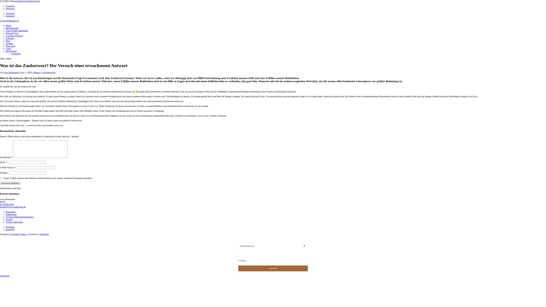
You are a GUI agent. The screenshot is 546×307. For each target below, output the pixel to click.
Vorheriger (5, 276)
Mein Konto (11, 51)
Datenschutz (11, 214)
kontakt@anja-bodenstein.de (13, 207)
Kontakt (9, 43)
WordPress (44, 234)
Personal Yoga (12, 33)
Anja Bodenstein (11, 72)
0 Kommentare (48, 72)
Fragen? (9, 219)
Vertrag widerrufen (14, 222)
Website (3, 173)
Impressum (10, 212)
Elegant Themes (19, 234)
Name (3, 162)
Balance (37, 72)
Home (8, 25)
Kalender (10, 38)
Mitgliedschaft (12, 28)
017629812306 (7, 204)
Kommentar (6, 157)
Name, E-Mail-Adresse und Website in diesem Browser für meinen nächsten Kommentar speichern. (48, 178)
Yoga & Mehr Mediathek (17, 31)
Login (8, 48)
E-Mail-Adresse (8, 167)
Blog (8, 41)
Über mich (10, 46)
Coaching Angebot (14, 36)
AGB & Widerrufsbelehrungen (19, 217)
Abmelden (16, 54)
